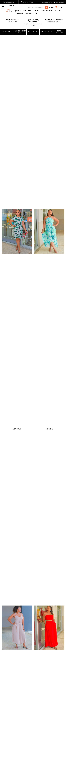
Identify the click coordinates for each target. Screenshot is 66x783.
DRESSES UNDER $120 (19, 31)
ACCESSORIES (29, 13)
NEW (29, 10)
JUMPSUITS (19, 13)
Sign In (11, 5)
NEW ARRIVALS (6, 32)
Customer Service (8, 2)
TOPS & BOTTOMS (47, 10)
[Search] (46, 7)
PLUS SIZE (58, 10)
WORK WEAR (33, 32)
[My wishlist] (56, 7)
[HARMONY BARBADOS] (8, 10)
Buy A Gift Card (20, 10)
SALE (37, 13)
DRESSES (36, 10)
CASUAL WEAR (46, 32)
